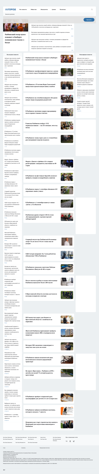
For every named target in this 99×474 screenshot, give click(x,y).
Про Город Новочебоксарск (21, 437)
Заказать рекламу (10, 14)
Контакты (23, 447)
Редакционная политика (45, 447)
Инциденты (44, 9)
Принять (89, 19)
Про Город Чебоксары (7, 437)
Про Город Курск (19, 439)
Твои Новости (31, 439)
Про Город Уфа (43, 439)
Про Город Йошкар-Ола (8, 439)
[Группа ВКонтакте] (66, 441)
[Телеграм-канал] (74, 441)
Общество (34, 9)
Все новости (23, 9)
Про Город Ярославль (32, 437)
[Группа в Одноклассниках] (70, 441)
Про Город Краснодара (32, 442)
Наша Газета (43, 437)
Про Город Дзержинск (7, 442)
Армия (54, 9)
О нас (4, 447)
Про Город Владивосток (20, 442)
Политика (63, 9)
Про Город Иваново (57, 437)
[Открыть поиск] (91, 9)
